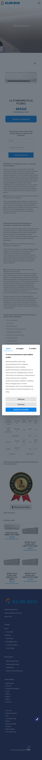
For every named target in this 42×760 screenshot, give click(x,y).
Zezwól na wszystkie (21, 410)
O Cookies (32, 348)
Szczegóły (19, 348)
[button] (37, 719)
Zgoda (8, 348)
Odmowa (21, 399)
